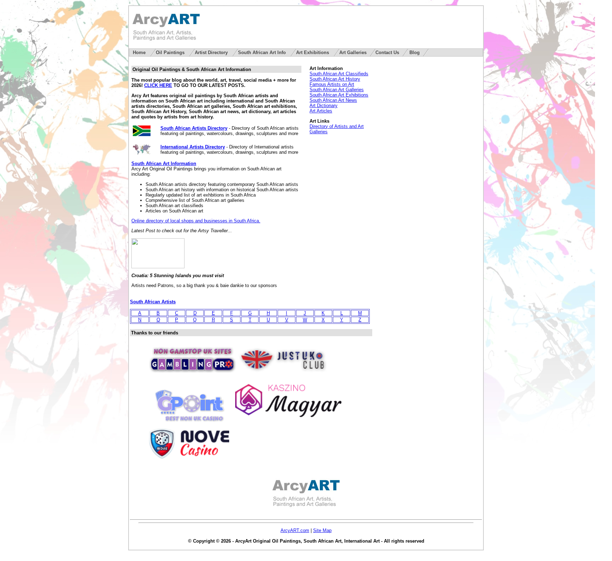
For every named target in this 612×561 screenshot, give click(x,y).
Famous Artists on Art (332, 84)
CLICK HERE (158, 85)
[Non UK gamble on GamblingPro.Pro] (192, 375)
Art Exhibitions (313, 52)
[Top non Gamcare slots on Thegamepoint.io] (189, 421)
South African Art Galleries (337, 89)
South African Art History (335, 79)
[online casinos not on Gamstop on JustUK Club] (282, 375)
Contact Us (387, 52)
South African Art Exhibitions (339, 95)
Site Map (322, 530)
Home (140, 52)
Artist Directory (212, 52)
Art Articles (321, 110)
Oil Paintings (171, 52)
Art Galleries (353, 52)
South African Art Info (262, 52)
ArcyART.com (294, 530)
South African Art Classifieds (339, 73)
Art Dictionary (324, 105)
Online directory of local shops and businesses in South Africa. (195, 220)
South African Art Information (163, 163)
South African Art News (333, 100)
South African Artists (153, 301)
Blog (414, 52)
